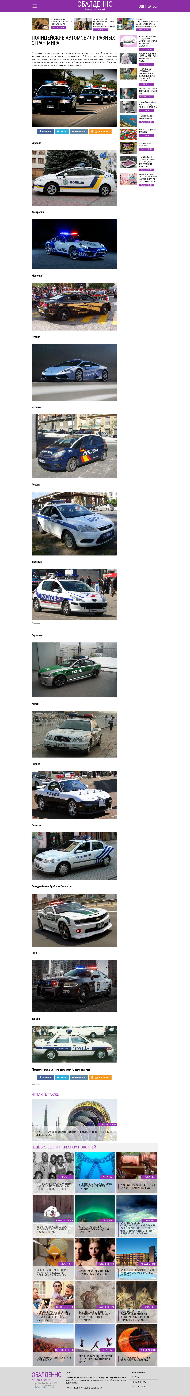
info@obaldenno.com (44, 1387)
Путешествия (139, 1387)
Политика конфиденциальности (84, 1388)
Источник (35, 1084)
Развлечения (138, 1372)
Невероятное (139, 1382)
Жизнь (135, 1377)
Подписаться (147, 6)
